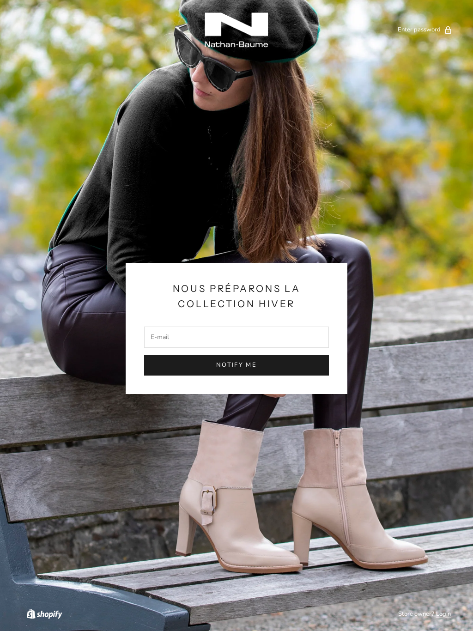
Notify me (236, 365)
